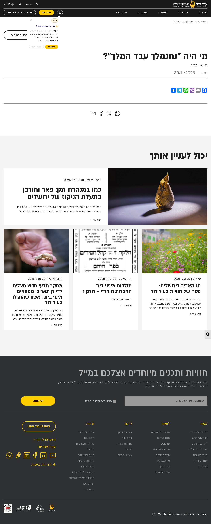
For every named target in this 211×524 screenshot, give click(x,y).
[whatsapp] (117, 113)
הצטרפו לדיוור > (44, 440)
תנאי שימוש (87, 466)
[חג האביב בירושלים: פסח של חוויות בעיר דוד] (174, 251)
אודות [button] (144, 12)
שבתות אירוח (124, 443)
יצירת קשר (121, 12)
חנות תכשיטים (86, 455)
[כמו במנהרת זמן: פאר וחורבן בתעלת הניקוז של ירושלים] (157, 196)
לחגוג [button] (164, 12)
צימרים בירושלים (198, 449)
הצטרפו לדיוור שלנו (83, 472)
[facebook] (101, 113)
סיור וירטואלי (162, 472)
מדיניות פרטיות (85, 461)
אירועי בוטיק (125, 432)
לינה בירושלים (199, 443)
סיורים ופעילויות (198, 432)
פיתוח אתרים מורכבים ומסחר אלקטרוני (179, 514)
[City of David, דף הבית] (190, 4)
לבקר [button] (204, 12)
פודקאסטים (163, 461)
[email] (93, 113)
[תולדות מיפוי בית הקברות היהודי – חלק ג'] (105, 251)
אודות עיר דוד (86, 432)
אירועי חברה (125, 455)
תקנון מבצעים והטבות (81, 478)
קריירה (90, 449)
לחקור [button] (184, 12)
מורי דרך (202, 466)
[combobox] (30, 4)
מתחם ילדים (163, 455)
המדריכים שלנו (161, 449)
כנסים (128, 449)
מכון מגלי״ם (163, 438)
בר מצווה (127, 438)
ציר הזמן (165, 466)
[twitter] (109, 113)
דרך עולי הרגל (199, 438)
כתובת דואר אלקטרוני (189, 400)
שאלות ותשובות (85, 443)
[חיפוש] (37, 4)
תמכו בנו (89, 438)
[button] (20, 4)
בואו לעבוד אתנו (39, 426)
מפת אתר (88, 489)
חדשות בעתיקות (160, 432)
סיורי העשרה (200, 455)
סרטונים (165, 443)
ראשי (205, 21)
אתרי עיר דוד (200, 461)
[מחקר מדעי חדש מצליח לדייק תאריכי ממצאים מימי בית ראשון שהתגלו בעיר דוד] (36, 251)
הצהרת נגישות (42, 464)
